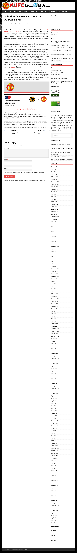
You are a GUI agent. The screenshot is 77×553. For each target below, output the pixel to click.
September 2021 (55, 306)
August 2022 (54, 279)
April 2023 (53, 259)
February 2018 (54, 413)
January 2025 (54, 206)
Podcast (64, 11)
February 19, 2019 (10, 23)
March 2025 (54, 201)
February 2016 (54, 473)
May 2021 (53, 316)
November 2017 (55, 420)
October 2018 (54, 393)
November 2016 (55, 450)
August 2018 (54, 398)
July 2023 (53, 251)
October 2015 (54, 483)
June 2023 (53, 254)
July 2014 (53, 518)
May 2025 (53, 196)
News (20, 11)
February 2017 (54, 443)
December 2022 (55, 269)
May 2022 (53, 286)
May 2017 (53, 435)
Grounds (53, 11)
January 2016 (54, 475)
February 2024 (54, 234)
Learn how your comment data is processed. (34, 180)
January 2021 (54, 326)
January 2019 (54, 386)
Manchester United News (56, 92)
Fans (59, 11)
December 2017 (55, 418)
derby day (13, 67)
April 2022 (53, 289)
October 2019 (54, 363)
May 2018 (53, 406)
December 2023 (55, 239)
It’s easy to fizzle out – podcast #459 (60, 45)
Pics (42, 11)
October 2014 (54, 510)
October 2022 (54, 274)
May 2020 (53, 346)
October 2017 (54, 423)
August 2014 (54, 515)
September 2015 (55, 485)
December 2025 (55, 181)
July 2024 (53, 221)
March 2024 (54, 231)
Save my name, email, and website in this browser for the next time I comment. (24, 172)
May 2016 (53, 465)
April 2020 (53, 348)
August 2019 (54, 368)
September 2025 (55, 189)
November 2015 (55, 480)
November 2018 (55, 391)
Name (5, 159)
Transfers (53, 543)
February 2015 (54, 500)
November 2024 (55, 211)
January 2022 (54, 296)
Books (46, 11)
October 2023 (54, 244)
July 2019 (53, 371)
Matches (26, 11)
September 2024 (55, 216)
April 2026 (53, 171)
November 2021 (55, 301)
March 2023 (54, 261)
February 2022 (54, 293)
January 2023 (54, 266)
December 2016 (55, 448)
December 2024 (55, 209)
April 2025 (53, 199)
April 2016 (53, 468)
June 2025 (53, 194)
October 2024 (54, 214)
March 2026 (54, 174)
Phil (17, 23)
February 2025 (54, 204)
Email (5, 164)
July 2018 (53, 401)
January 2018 (54, 415)
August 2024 (54, 219)
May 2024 (53, 226)
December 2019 (55, 358)
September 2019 (55, 366)
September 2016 (55, 455)
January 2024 (54, 236)
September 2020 (55, 336)
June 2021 (53, 313)
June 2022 (53, 284)
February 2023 (54, 264)
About (9, 11)
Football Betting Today (56, 129)
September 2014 (55, 513)
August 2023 (54, 249)
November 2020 (55, 331)
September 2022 (55, 276)
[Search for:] (62, 135)
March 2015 (54, 498)
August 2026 (54, 166)
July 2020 (53, 341)
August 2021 (54, 308)
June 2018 (53, 403)
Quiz (37, 11)
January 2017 (54, 445)
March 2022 (54, 291)
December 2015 (55, 478)
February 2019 (54, 383)
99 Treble (53, 530)
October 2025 (54, 186)
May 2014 (53, 523)
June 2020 (53, 343)
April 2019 (53, 378)
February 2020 (54, 353)
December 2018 (55, 388)
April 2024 (53, 229)
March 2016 (54, 470)
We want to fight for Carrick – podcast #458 (62, 47)
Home (4, 11)
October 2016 (54, 453)
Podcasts (53, 540)
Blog (15, 11)
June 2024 (53, 224)
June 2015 (53, 490)
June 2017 (53, 433)
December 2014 (55, 505)
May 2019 (53, 376)
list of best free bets (56, 122)
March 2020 (54, 351)
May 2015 (53, 493)
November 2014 (55, 508)
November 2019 (55, 361)
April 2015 (53, 495)
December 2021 (55, 298)
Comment (6, 148)
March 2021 (54, 321)
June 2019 (53, 373)
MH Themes (24, 549)
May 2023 (53, 256)
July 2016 (53, 460)
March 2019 (54, 381)
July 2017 (53, 430)
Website (6, 168)
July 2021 (53, 311)
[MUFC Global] (26, 9)
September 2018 (55, 396)
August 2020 (54, 338)
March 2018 (54, 411)
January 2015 (54, 503)
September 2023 (55, 246)
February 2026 (54, 176)
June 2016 (53, 463)
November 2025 (55, 184)
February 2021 (54, 323)
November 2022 (55, 271)
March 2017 (54, 440)
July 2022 (53, 281)
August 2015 (54, 488)
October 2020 (54, 333)
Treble (32, 11)
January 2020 (54, 356)
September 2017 (55, 425)
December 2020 (55, 328)
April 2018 (53, 408)
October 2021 (54, 303)
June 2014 (53, 520)
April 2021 (53, 318)
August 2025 (54, 191)
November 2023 (55, 241)
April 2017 (53, 438)
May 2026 (53, 169)
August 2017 (54, 428)
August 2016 (54, 458)
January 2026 (54, 179)
